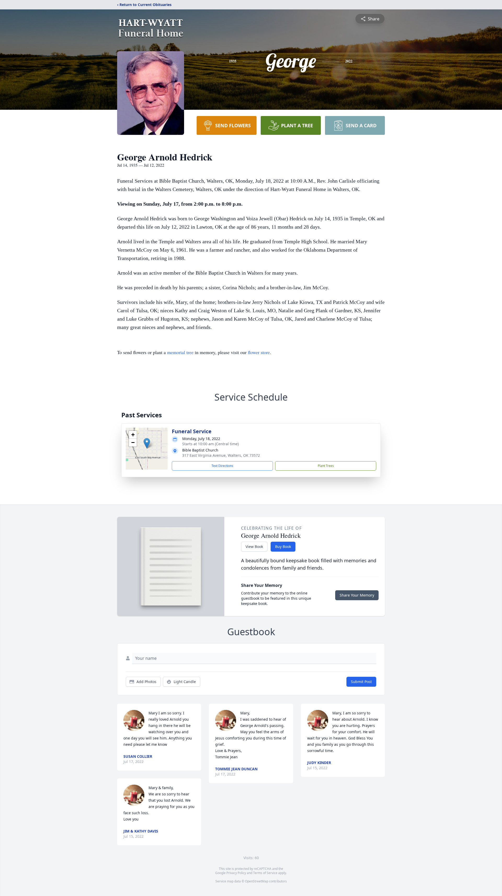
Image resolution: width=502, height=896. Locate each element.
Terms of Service (265, 873)
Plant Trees (326, 466)
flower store (259, 352)
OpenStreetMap (256, 881)
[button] (147, 443)
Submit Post (361, 681)
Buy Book (283, 546)
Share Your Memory (357, 595)
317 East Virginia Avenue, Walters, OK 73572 (221, 455)
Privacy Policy (236, 873)
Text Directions (222, 466)
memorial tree (180, 352)
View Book (254, 546)
